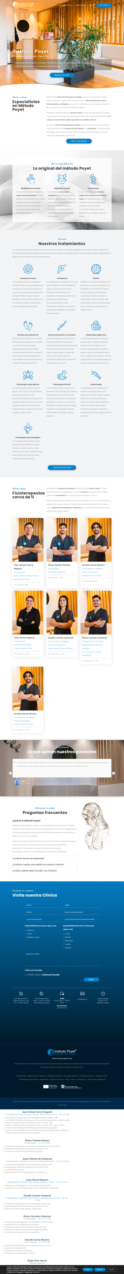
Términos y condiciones (71, 1101)
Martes (68, 937)
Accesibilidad (84, 1101)
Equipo (73, 1079)
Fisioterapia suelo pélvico (27, 384)
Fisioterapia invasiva (87, 1076)
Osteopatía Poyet (28, 278)
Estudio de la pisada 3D (27, 335)
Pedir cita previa (79, 141)
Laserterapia (96, 384)
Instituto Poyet (21, 1076)
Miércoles (69, 941)
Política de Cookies (55, 1101)
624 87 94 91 (61, 1008)
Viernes (68, 948)
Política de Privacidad (50, 975)
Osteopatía (62, 278)
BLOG (91, 5)
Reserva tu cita (62, 75)
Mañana (30, 930)
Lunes (67, 934)
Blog (95, 1079)
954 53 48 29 (58, 1001)
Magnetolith (44, 1079)
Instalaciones (81, 1079)
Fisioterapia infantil (62, 384)
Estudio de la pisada (57, 1079)
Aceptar (87, 1269)
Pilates (96, 278)
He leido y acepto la (43, 975)
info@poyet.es (82, 999)
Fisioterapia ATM (101, 1076)
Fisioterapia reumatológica (28, 437)
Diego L (23, 781)
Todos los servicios (62, 467)
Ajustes (111, 1269)
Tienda (89, 1079)
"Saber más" (28, 1272)
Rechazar (100, 1269)
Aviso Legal (27, 1101)
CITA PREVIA (104, 5)
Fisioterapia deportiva (96, 335)
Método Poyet (33, 1076)
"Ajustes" (20, 1272)
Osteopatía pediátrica (54, 1076)
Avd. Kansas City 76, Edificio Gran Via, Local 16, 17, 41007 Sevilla (21, 1001)
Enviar (91, 979)
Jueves (68, 944)
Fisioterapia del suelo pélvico (29, 1079)
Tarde (29, 934)
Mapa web (101, 1079)
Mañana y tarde (33, 937)
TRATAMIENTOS (64, 5)
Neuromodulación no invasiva (62, 335)
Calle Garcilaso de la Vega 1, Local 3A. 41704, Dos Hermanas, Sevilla (41, 1001)
